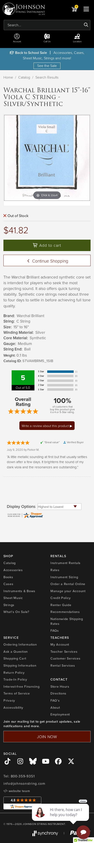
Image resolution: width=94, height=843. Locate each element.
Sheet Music (13, 597)
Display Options (21, 506)
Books (8, 577)
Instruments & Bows (19, 591)
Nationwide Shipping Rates (66, 621)
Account (17, 41)
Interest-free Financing (21, 686)
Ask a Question (15, 651)
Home (8, 77)
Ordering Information (20, 644)
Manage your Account (68, 591)
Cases (8, 583)
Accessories (13, 570)
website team (19, 790)
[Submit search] (86, 25)
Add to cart (49, 245)
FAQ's (55, 700)
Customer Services (65, 658)
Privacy (9, 700)
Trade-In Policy (15, 679)
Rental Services (62, 665)
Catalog (24, 77)
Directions (58, 693)
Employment (60, 714)
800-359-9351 (23, 776)
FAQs (54, 630)
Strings (8, 604)
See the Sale (47, 65)
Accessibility (13, 707)
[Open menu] (86, 9)
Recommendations (65, 611)
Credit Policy (60, 597)
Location (77, 41)
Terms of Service (16, 693)
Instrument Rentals (65, 562)
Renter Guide (60, 604)
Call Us (47, 41)
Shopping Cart (14, 658)
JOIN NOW (47, 736)
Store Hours (59, 686)
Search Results (46, 77)
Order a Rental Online (67, 583)
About (55, 707)
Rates (55, 570)
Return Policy (13, 672)
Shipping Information (19, 665)
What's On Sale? (16, 611)
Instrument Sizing (64, 577)
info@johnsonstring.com (24, 783)
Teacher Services (64, 651)
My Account (59, 644)
